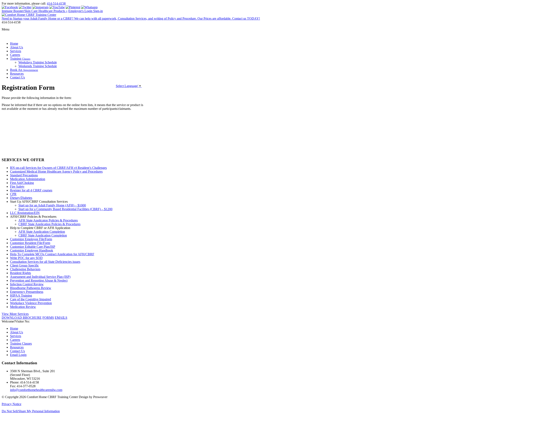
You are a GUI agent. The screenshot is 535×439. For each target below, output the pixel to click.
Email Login (18, 355)
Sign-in (98, 11)
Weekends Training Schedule (37, 66)
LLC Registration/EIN (25, 213)
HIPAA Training (21, 295)
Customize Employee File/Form (31, 239)
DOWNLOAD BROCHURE (22, 317)
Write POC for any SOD (26, 258)
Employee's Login (80, 11)
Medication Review (23, 307)
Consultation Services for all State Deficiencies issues (45, 261)
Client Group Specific (24, 265)
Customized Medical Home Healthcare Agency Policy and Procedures (56, 171)
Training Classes (21, 343)
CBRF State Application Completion (42, 235)
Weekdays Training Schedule (37, 62)
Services (15, 51)
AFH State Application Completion (41, 231)
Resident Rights (20, 273)
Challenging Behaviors (25, 269)
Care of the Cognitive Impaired (30, 299)
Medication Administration (27, 179)
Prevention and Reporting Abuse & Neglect (39, 280)
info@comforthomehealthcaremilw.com (36, 390)
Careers (15, 55)
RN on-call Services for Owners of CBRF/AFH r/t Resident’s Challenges (58, 168)
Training (20, 58)
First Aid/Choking (22, 183)
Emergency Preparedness (26, 292)
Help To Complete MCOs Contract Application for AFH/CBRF (52, 254)
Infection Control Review (27, 284)
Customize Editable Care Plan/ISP (32, 246)
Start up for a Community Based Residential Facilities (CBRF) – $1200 (65, 209)
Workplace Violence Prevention (31, 303)
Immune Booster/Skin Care (35, 11)
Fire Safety (17, 186)
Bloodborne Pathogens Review (30, 288)
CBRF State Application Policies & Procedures (49, 224)
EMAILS (61, 317)
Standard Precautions (24, 175)
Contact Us (17, 77)
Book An (24, 70)
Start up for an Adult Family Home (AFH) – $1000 (52, 205)
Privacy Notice (11, 404)
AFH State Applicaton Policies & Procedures (48, 220)
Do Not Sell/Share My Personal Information (31, 411)
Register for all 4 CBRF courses (31, 190)
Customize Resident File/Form (30, 243)
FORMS (48, 317)
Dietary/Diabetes (21, 198)
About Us (16, 47)
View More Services (15, 314)
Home (14, 43)
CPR (13, 194)
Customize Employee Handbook (31, 250)
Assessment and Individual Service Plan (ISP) (40, 276)
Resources (17, 73)
